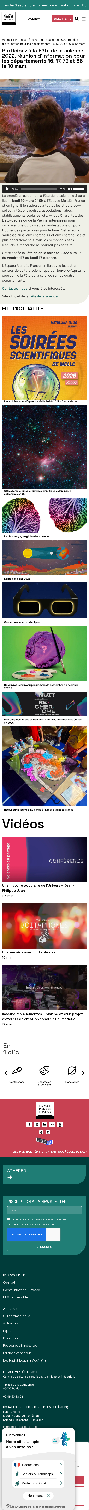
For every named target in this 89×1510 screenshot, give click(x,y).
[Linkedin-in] (44, 1124)
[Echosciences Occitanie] (48, 1132)
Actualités (10, 1323)
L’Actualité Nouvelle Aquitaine (25, 1360)
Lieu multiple (22, 1151)
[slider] (79, 188)
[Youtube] (52, 1124)
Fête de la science (44, 296)
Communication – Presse (21, 1290)
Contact (9, 1282)
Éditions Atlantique (49, 1151)
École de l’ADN (77, 1151)
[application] (44, 189)
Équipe (8, 1331)
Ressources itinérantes (20, 1346)
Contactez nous (15, 288)
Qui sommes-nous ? (18, 1316)
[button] (83, 18)
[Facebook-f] (29, 1124)
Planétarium (11, 1338)
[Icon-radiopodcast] (60, 1124)
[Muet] (70, 189)
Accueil (7, 39)
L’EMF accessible (15, 1297)
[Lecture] (7, 189)
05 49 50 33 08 (13, 1396)
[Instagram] (37, 1124)
